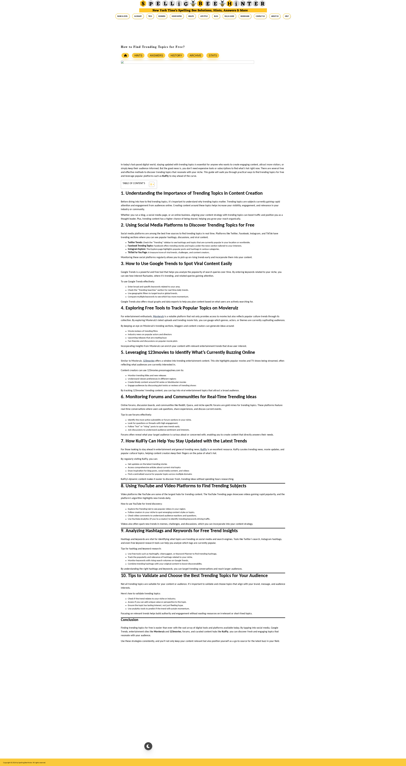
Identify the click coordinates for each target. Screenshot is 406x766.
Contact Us (260, 16)
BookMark (245, 16)
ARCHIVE (195, 55)
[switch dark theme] (148, 746)
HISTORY (176, 55)
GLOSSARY (138, 16)
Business (161, 16)
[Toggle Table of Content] (150, 184)
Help (287, 16)
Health (191, 16)
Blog (216, 16)
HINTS (138, 55)
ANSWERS (156, 55)
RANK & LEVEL (122, 16)
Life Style (204, 16)
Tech (150, 16)
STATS (213, 55)
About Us (274, 16)
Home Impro (177, 16)
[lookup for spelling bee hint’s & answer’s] (125, 55)
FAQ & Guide (229, 16)
